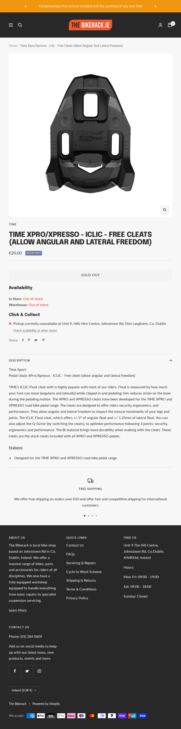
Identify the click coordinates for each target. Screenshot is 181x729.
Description (19, 360)
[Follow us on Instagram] (39, 671)
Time (13, 224)
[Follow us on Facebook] (15, 671)
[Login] (160, 25)
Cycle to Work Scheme (84, 571)
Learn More (17, 610)
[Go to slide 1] (84, 515)
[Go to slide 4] (96, 515)
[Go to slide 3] (92, 515)
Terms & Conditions (81, 589)
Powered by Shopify (46, 704)
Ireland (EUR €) (22, 690)
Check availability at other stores (35, 330)
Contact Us (75, 545)
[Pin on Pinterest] (29, 340)
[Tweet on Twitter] (36, 340)
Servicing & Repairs (81, 563)
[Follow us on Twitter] (27, 671)
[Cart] (170, 25)
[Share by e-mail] (43, 340)
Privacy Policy (77, 598)
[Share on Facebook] (23, 340)
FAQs (70, 554)
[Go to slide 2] (88, 515)
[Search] (20, 25)
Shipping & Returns (81, 580)
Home (13, 46)
